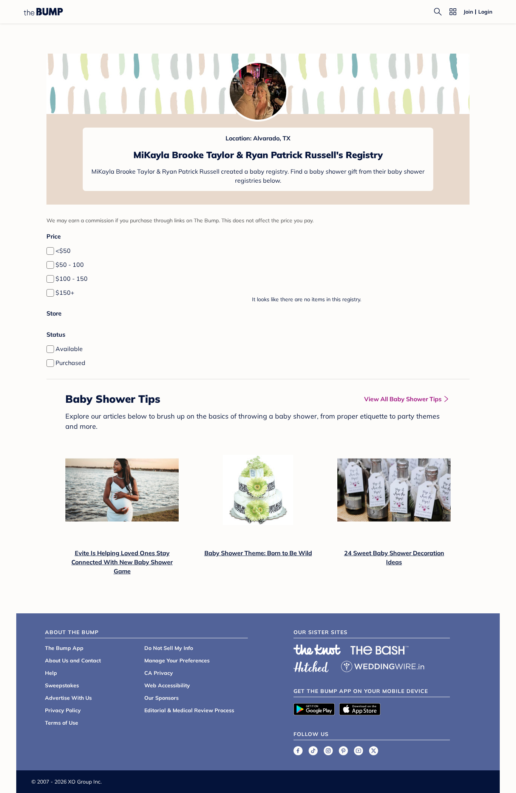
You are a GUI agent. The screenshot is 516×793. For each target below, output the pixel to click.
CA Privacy (158, 673)
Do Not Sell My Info (168, 648)
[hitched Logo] (311, 665)
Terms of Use (61, 722)
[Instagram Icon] (328, 750)
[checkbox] (50, 251)
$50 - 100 (70, 264)
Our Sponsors (161, 697)
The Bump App (64, 648)
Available (69, 349)
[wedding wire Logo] (382, 665)
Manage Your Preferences (177, 660)
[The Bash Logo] (379, 650)
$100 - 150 (72, 278)
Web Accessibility (167, 685)
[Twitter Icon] (373, 750)
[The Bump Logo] (43, 11)
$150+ (65, 292)
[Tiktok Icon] (313, 750)
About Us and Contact (73, 660)
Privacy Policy (63, 710)
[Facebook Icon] (298, 750)
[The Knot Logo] (317, 649)
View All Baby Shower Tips (403, 399)
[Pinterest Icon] (343, 750)
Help (51, 673)
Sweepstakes (62, 685)
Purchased (70, 362)
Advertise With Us (68, 697)
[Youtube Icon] (358, 750)
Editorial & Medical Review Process (189, 710)
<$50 (63, 250)
